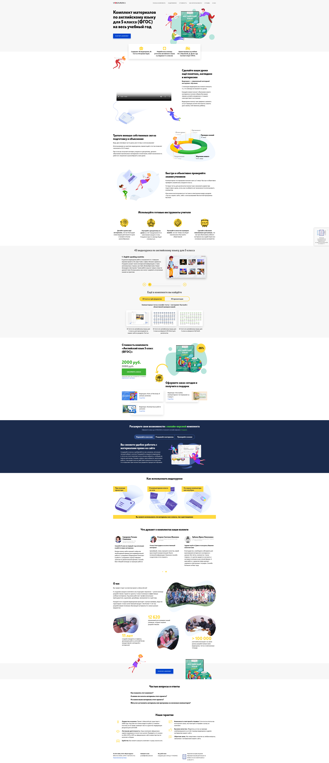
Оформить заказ (134, 372)
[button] (163, 571)
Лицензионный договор (120, 757)
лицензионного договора (128, 377)
